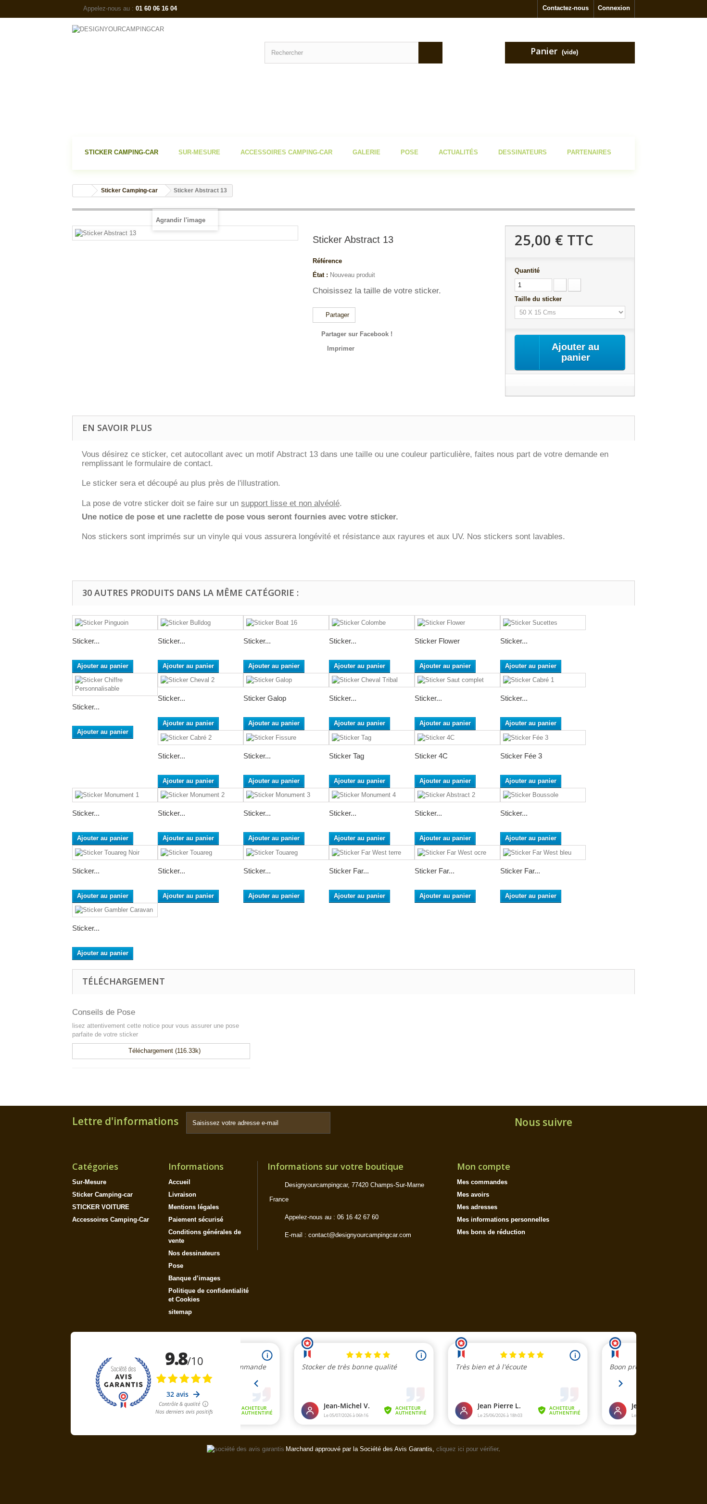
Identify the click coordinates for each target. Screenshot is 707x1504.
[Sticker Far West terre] (372, 852)
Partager (336, 314)
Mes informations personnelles (503, 1219)
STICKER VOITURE (100, 1207)
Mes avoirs (473, 1194)
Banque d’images (194, 1278)
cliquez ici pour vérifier (467, 1449)
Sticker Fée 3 (521, 756)
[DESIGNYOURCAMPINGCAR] (161, 78)
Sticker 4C (431, 756)
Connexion (614, 8)
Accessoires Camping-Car (110, 1219)
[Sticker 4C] (457, 737)
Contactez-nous (566, 8)
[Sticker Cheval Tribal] (372, 680)
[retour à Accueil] (82, 191)
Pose (175, 1265)
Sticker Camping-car (102, 1194)
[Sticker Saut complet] (457, 680)
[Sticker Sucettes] (543, 622)
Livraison (182, 1194)
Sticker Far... (349, 871)
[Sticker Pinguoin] (115, 622)
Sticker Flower (437, 641)
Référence (327, 261)
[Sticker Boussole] (543, 795)
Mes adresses (477, 1207)
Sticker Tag (346, 756)
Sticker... (86, 641)
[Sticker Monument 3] (286, 795)
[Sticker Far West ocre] (457, 852)
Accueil (179, 1182)
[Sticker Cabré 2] (200, 737)
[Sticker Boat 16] (286, 622)
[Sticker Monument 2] (200, 795)
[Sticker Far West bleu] (543, 852)
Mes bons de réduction (491, 1232)
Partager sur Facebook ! (356, 334)
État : (320, 274)
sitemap (180, 1311)
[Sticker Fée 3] (543, 737)
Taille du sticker (539, 299)
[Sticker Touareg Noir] (115, 852)
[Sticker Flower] (457, 622)
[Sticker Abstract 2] (457, 795)
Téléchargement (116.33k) (163, 1050)
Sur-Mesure (89, 1182)
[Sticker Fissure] (286, 737)
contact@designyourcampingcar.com (359, 1235)
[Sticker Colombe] (372, 622)
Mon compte (483, 1166)
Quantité (527, 270)
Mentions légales (193, 1207)
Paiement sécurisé (195, 1219)
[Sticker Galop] (286, 680)
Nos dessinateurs (194, 1253)
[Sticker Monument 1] (115, 795)
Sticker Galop (264, 698)
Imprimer (340, 348)
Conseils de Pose (103, 1012)
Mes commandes (482, 1182)
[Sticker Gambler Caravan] (115, 910)
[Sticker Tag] (372, 737)
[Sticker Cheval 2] (200, 680)
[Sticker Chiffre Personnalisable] (115, 684)
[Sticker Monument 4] (372, 795)
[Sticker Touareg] (200, 852)
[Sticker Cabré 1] (543, 680)
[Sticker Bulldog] (200, 622)
